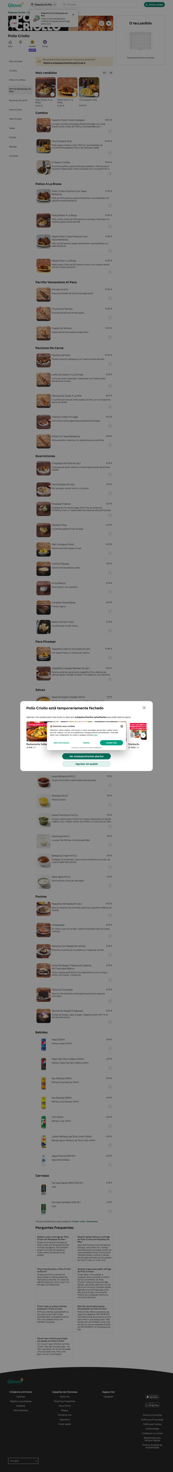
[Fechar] (144, 707)
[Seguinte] (143, 735)
